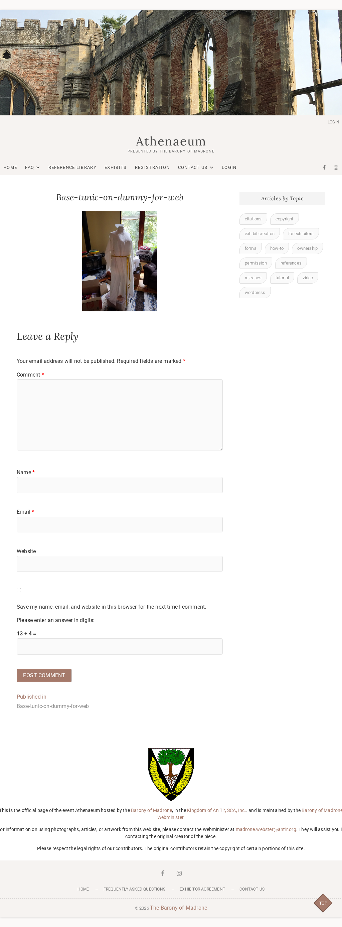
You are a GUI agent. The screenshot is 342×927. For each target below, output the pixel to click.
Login (333, 122)
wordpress (255, 292)
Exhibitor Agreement (202, 889)
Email (25, 512)
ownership (307, 248)
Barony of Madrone (151, 810)
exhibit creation (260, 233)
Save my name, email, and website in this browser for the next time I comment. (111, 607)
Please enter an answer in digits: (56, 620)
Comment (30, 375)
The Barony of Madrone (178, 908)
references (291, 263)
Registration (152, 167)
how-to (277, 248)
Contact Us (193, 167)
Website (26, 551)
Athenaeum (171, 141)
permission (256, 263)
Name (26, 472)
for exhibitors (301, 233)
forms (250, 248)
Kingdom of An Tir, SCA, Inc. (216, 810)
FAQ (29, 167)
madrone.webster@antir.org (266, 829)
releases (253, 277)
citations (253, 218)
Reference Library (72, 167)
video (308, 277)
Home (10, 167)
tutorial (282, 277)
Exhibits (116, 167)
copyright (285, 218)
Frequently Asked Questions (134, 889)
